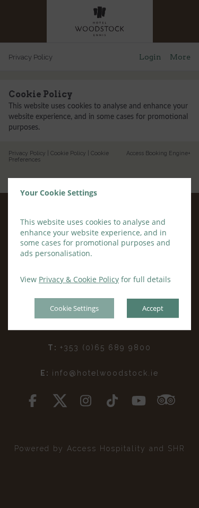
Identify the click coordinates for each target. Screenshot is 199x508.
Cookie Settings (74, 308)
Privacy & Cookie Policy (79, 280)
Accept (152, 308)
